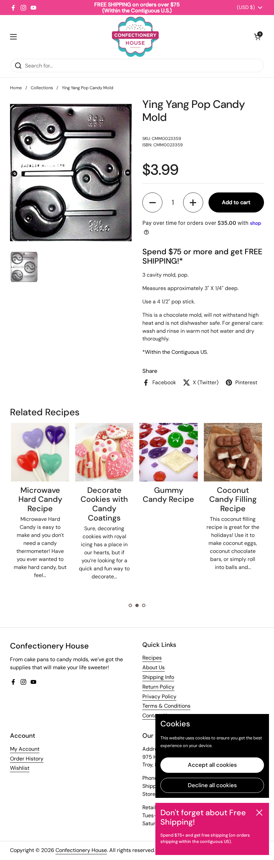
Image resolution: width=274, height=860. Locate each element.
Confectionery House (81, 850)
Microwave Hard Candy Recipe (40, 499)
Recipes (152, 657)
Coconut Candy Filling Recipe (233, 499)
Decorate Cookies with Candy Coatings (104, 504)
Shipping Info (158, 677)
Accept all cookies (212, 764)
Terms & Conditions (166, 705)
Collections (42, 88)
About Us (153, 667)
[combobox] (137, 65)
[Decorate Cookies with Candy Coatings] (104, 452)
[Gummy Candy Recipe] (168, 452)
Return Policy (158, 686)
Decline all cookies (212, 785)
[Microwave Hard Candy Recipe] (40, 452)
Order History (26, 758)
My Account (24, 748)
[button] (257, 36)
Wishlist (19, 767)
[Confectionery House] (135, 36)
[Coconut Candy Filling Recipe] (233, 452)
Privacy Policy (159, 696)
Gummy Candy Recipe (168, 495)
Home (16, 88)
